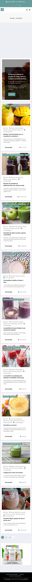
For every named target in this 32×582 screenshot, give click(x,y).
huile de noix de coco (18, 420)
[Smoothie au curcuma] (16, 405)
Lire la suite (12, 94)
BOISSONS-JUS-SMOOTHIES (12, 70)
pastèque (13, 371)
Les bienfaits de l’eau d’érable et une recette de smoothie (14, 329)
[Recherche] (27, 10)
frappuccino (22, 466)
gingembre (19, 419)
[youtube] (20, 5)
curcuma (13, 419)
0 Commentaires (7, 131)
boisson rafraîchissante (17, 369)
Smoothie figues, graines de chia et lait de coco (14, 519)
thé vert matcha (18, 468)
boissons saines (15, 177)
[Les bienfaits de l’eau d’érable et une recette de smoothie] (16, 308)
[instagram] (18, 5)
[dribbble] (16, 5)
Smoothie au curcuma (10, 425)
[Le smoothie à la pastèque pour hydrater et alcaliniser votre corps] (16, 356)
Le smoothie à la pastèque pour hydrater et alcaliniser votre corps (13, 376)
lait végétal (16, 514)
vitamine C (20, 130)
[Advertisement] (16, 39)
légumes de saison (8, 228)
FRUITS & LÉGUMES (8, 206)
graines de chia (7, 323)
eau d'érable (19, 322)
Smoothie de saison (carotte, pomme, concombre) (14, 234)
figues (12, 512)
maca (4, 422)
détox (21, 177)
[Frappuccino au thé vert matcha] (16, 453)
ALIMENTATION (14, 105)
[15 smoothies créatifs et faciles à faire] (16, 262)
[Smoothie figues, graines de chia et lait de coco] (16, 498)
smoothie (13, 83)
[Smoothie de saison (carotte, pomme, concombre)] (16, 213)
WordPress (8, 579)
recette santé (7, 130)
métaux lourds (7, 179)
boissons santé (22, 226)
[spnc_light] (29, 10)
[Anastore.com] (12, 554)
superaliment (17, 83)
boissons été (14, 226)
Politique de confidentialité (12, 574)
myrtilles (14, 323)
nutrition (21, 128)
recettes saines (15, 276)
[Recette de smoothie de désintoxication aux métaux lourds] (16, 164)
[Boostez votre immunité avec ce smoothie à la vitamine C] (16, 114)
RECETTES (11, 72)
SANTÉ (27, 154)
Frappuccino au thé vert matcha (13, 472)
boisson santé (14, 128)
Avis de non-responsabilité (15, 576)
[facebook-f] (12, 5)
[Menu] (2, 9)
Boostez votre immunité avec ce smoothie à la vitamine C (13, 135)
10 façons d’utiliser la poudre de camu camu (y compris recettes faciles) (17, 77)
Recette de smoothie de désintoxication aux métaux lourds (13, 184)
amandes (13, 322)
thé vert (11, 468)
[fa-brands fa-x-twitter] (14, 5)
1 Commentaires (19, 422)
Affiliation (22, 574)
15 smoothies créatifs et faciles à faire (13, 281)
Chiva (10, 81)
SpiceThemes (25, 579)
